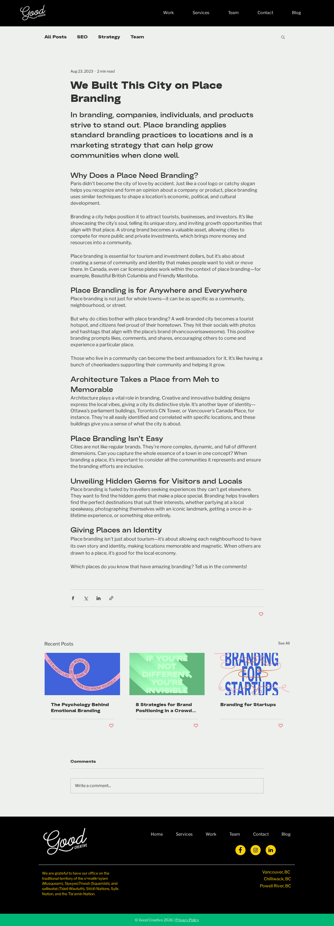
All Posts (55, 37)
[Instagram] (255, 850)
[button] (283, 37)
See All (284, 643)
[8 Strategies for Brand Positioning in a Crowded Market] (167, 674)
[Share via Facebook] (72, 598)
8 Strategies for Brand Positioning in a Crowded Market (167, 707)
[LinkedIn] (271, 850)
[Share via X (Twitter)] (85, 598)
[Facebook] (240, 850)
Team (137, 37)
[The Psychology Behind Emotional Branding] (82, 674)
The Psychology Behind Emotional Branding (80, 707)
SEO (82, 37)
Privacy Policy (187, 920)
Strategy (109, 37)
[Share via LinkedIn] (98, 598)
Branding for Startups (248, 704)
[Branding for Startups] (251, 674)
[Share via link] (111, 598)
